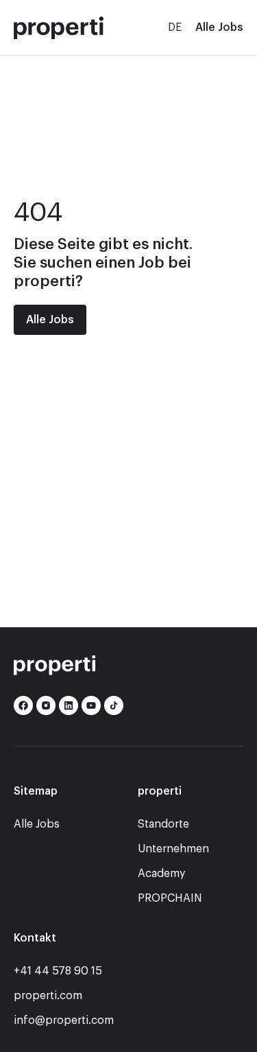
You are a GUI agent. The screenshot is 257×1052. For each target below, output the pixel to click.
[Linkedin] (68, 705)
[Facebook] (23, 705)
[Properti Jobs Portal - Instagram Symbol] (46, 705)
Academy (161, 873)
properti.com (48, 995)
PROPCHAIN (170, 898)
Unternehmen (173, 848)
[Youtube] (91, 705)
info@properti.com (64, 1020)
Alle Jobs (219, 27)
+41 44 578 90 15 (58, 971)
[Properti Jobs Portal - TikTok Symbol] (113, 705)
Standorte (163, 824)
